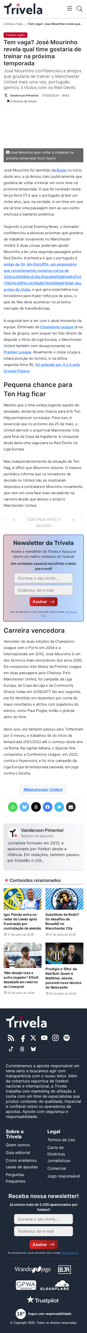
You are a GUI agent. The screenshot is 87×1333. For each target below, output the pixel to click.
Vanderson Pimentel (42, 830)
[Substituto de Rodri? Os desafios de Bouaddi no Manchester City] (64, 899)
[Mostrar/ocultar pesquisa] (79, 9)
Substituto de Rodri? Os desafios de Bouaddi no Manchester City (62, 921)
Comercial (56, 1168)
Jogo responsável (63, 1176)
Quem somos (18, 1144)
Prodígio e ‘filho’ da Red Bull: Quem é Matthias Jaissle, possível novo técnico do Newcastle (63, 978)
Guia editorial (18, 1152)
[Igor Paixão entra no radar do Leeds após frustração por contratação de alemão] (23, 899)
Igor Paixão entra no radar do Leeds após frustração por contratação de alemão (22, 921)
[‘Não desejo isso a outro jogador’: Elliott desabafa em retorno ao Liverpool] (23, 955)
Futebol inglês (15, 35)
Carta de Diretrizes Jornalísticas (58, 1154)
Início (10, 24)
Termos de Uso (61, 1139)
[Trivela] (23, 8)
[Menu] (69, 8)
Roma (61, 170)
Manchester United (44, 789)
